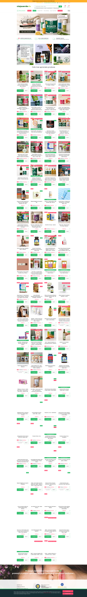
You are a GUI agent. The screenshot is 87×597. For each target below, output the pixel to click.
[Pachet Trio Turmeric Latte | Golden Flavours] (50, 264)
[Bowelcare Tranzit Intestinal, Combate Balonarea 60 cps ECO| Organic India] (64, 358)
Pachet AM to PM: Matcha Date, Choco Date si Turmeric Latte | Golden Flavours (64, 155)
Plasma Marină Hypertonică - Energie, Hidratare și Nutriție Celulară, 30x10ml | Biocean (50, 155)
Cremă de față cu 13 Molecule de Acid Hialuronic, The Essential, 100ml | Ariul (64, 202)
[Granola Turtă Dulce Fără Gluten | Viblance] (50, 499)
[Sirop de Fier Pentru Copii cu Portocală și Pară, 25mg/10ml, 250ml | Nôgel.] (64, 523)
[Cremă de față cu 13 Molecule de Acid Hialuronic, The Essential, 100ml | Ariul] (64, 194)
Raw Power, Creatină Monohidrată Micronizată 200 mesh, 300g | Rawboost (50, 132)
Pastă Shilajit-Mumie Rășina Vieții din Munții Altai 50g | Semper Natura (36, 460)
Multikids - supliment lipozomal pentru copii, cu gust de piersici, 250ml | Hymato (36, 319)
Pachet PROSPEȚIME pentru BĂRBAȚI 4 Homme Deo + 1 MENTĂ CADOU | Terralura (50, 249)
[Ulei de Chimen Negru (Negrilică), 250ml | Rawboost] (23, 241)
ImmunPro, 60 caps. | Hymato (50, 224)
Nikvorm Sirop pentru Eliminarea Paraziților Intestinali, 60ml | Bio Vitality (50, 296)
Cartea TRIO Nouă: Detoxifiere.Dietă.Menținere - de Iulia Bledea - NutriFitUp (36, 296)
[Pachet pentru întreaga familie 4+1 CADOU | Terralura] (50, 77)
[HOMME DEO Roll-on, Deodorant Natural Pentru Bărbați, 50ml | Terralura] (23, 405)
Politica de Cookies (47, 592)
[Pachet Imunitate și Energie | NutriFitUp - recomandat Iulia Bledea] (50, 476)
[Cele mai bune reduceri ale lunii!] (62, 48)
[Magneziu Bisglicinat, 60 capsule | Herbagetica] (23, 476)
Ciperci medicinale (53, 10)
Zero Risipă (60, 10)
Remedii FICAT (40, 10)
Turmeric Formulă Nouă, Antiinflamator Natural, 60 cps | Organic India (36, 249)
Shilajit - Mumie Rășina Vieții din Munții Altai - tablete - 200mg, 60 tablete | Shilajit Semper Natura (36, 484)
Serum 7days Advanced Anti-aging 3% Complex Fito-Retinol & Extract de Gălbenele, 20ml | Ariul (64, 249)
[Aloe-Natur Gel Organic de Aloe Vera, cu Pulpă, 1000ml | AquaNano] (50, 452)
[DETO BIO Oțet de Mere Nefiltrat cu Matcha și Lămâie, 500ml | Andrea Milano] (64, 499)
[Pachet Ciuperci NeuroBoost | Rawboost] (23, 358)
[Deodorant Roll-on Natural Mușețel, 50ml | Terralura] (23, 546)
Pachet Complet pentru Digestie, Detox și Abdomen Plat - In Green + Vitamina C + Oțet (64, 85)
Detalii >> (26, 90)
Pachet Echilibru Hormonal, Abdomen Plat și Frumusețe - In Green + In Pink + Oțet (36, 155)
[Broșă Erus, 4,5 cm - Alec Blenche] (50, 405)
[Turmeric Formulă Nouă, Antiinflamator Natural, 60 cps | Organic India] (37, 241)
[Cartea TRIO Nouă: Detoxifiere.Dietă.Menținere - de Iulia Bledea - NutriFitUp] (37, 288)
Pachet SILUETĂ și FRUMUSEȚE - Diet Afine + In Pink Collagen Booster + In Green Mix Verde (36, 343)
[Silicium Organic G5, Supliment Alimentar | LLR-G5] (64, 288)
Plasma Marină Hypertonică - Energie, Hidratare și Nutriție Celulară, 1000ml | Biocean (64, 179)
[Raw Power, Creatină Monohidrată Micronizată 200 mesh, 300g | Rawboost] (50, 124)
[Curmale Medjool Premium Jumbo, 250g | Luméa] (37, 405)
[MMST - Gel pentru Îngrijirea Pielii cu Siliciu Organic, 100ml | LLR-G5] (37, 546)
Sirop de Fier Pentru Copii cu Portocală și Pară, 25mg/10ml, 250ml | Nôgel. (64, 531)
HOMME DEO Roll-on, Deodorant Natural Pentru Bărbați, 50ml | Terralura (22, 413)
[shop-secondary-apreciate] (62, 60)
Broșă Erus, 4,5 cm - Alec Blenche (50, 412)
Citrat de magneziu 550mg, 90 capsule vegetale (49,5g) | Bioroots (23, 507)
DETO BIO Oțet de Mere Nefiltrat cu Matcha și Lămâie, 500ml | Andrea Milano (64, 507)
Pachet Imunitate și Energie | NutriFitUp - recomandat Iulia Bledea (50, 484)
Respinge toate (67, 593)
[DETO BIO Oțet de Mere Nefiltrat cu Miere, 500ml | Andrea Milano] (50, 382)
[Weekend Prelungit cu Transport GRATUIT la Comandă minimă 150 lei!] (43, 24)
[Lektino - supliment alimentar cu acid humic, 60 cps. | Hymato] (50, 546)
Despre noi (65, 2)
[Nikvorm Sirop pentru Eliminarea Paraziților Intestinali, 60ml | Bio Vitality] (50, 288)
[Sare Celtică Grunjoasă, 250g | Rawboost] (37, 523)
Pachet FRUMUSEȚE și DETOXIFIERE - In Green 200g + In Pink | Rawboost (22, 108)
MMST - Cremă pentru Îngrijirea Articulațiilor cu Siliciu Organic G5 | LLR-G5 (50, 531)
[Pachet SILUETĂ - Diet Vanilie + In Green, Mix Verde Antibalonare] (37, 124)
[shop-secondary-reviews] (25, 54)
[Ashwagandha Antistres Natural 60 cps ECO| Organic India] (23, 429)
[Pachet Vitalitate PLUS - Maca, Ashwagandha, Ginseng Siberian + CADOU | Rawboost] (37, 358)
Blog (69, 10)
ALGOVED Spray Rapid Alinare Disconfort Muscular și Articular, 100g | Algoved (50, 437)
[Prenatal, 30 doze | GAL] (37, 429)
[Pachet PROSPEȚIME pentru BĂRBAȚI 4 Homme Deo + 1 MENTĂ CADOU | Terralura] (50, 241)
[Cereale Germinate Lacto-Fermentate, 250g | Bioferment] (64, 476)
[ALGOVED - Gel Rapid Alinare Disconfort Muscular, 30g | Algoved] (23, 335)
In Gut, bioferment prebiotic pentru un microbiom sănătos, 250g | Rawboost (22, 85)
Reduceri (29, 10)
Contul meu (60, 2)
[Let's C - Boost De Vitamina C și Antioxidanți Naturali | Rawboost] (50, 335)
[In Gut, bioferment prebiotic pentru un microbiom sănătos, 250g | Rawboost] (23, 77)
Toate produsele (22, 10)
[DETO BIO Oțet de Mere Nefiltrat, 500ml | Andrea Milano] (50, 311)
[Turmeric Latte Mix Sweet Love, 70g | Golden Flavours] (64, 264)
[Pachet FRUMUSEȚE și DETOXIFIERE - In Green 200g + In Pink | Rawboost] (23, 100)
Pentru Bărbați (46, 10)
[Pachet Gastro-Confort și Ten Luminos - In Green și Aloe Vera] (23, 171)
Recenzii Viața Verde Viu (22, 588)
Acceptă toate (68, 591)
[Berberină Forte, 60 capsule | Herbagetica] (50, 358)
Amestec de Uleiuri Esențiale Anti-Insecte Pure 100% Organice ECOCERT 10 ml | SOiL (23, 202)
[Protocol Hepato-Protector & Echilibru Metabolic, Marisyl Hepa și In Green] (23, 218)
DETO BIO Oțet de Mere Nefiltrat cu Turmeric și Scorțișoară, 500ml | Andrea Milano (64, 413)
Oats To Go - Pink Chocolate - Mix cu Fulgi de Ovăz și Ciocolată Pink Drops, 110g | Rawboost (23, 531)
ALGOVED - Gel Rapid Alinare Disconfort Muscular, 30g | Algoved (23, 343)
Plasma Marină (56, 8)
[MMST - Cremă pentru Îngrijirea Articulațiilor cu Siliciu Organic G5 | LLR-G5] (50, 523)
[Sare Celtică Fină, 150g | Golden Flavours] (37, 499)
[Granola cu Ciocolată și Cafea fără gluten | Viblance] (64, 452)
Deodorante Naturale (39, 8)
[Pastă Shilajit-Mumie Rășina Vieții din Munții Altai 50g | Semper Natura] (37, 452)
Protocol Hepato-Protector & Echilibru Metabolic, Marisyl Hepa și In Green (23, 226)
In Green (45, 8)
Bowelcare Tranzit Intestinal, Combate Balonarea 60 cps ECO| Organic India (64, 366)
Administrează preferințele (68, 595)
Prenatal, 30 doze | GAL (36, 436)
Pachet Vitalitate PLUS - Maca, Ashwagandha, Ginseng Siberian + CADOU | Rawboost (36, 366)
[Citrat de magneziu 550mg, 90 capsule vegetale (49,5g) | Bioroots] (23, 499)
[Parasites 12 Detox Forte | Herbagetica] (64, 429)
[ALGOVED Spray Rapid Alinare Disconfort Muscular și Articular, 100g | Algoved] (50, 429)
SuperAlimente (49, 8)
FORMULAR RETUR (21, 586)
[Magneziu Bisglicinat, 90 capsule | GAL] (37, 194)
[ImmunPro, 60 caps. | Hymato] (50, 218)
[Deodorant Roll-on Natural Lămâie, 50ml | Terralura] (64, 382)
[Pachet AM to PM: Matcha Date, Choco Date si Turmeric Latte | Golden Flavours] (64, 147)
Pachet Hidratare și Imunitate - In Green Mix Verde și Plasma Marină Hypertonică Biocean (23, 132)
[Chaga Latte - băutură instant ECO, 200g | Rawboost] (64, 218)
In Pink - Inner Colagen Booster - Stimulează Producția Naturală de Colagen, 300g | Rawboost (64, 108)
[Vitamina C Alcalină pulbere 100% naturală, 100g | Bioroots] (50, 194)
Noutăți (34, 10)
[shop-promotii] (43, 54)
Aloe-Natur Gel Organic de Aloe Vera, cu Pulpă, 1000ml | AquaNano (50, 460)
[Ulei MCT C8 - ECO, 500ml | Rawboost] (64, 335)
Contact (69, 2)
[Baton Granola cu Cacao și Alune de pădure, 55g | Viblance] (23, 264)
